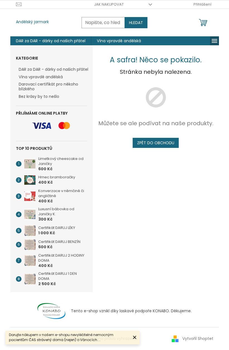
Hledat (136, 22)
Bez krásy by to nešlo (39, 96)
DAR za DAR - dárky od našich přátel (53, 69)
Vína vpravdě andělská (41, 77)
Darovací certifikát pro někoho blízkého (48, 86)
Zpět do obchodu (155, 143)
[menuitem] (50, 40)
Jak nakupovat (109, 4)
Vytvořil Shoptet (197, 338)
